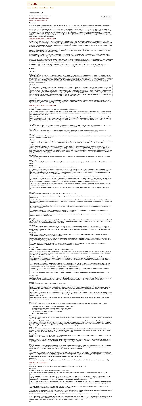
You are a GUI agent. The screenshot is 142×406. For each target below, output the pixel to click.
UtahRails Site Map (44, 7)
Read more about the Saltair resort (38, 362)
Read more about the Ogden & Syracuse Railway (42, 38)
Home (29, 7)
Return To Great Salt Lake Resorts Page (39, 17)
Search (51, 7)
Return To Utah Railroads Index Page (38, 20)
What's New (34, 7)
